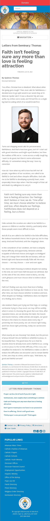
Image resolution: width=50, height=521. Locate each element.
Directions (38, 425)
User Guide (11, 428)
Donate (25, 2)
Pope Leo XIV (10, 481)
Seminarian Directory (13, 495)
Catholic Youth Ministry (13, 459)
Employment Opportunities (15, 470)
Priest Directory (11, 488)
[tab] (25, 37)
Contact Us (11, 425)
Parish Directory (11, 484)
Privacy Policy (25, 425)
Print (26, 383)
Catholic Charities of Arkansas (16, 449)
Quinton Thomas (7, 364)
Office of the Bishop (12, 477)
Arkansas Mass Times (13, 445)
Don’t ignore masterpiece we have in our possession (23, 408)
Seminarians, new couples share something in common (24, 398)
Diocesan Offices (11, 463)
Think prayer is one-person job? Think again (20, 415)
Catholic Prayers (11, 452)
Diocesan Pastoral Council (15, 466)
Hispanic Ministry (11, 474)
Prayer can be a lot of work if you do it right (20, 394)
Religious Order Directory (14, 491)
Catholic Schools (11, 456)
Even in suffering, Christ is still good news (19, 411)
